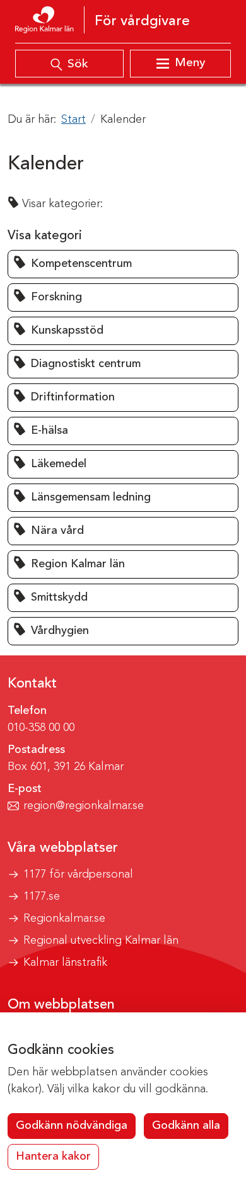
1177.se (41, 896)
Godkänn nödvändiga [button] (71, 1125)
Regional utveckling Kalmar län (101, 940)
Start (73, 119)
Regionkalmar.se (64, 918)
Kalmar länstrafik (65, 962)
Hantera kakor (53, 1156)
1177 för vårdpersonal (78, 874)
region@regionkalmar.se (83, 806)
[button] (123, 264)
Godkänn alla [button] (186, 1125)
